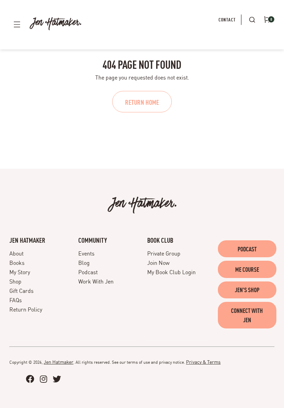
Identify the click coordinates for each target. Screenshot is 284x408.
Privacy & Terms (203, 361)
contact (227, 19)
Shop (15, 281)
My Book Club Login (171, 272)
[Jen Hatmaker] (55, 23)
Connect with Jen (247, 315)
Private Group (163, 253)
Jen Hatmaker (58, 361)
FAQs (15, 300)
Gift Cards (21, 290)
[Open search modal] (252, 19)
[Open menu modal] (17, 24)
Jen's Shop (247, 289)
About (16, 253)
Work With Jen (96, 281)
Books (17, 262)
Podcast (88, 272)
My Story (19, 272)
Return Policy (25, 309)
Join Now (158, 262)
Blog (84, 262)
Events (86, 253)
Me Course (247, 269)
